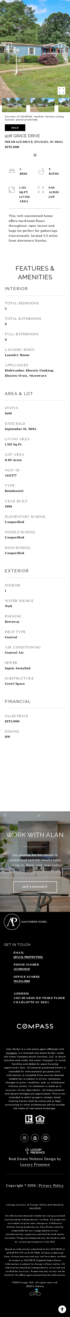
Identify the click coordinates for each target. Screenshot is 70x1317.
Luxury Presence (35, 1164)
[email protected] (26, 119)
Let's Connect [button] (35, 887)
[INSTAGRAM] (24, 1138)
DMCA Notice (35, 1286)
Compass (11, 1052)
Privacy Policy (51, 1185)
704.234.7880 (22, 981)
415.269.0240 (22, 969)
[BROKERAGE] (45, 1138)
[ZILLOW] (35, 1138)
